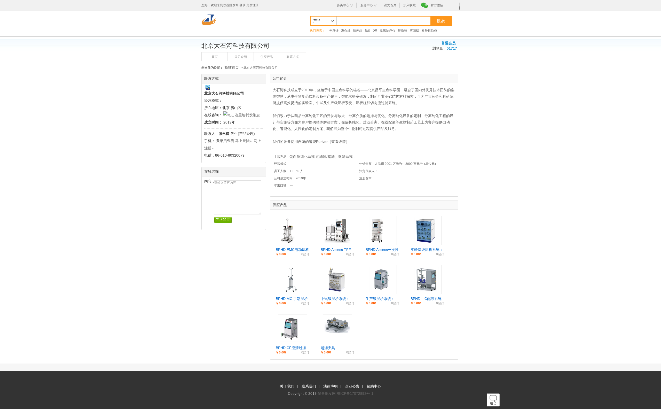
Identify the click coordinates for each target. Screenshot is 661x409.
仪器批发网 (327, 393)
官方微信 (437, 5)
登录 (242, 5)
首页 (214, 57)
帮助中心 (374, 386)
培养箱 (357, 31)
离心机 (345, 31)
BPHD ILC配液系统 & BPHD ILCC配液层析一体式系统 (427, 299)
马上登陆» (243, 141)
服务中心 (366, 5)
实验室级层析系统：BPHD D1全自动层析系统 (427, 250)
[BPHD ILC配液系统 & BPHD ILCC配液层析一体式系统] (426, 291)
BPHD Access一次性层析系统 (382, 250)
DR (375, 30)
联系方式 (293, 57)
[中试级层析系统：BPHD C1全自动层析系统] (337, 291)
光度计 (334, 31)
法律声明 (330, 386)
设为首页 (390, 5)
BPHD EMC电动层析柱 (292, 250)
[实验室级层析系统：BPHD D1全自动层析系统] (425, 242)
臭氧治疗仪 (387, 31)
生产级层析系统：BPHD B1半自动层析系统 (382, 299)
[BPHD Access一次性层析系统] (377, 242)
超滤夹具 (328, 348)
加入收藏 (409, 5)
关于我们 (287, 386)
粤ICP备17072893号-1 (355, 393)
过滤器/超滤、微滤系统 (335, 157)
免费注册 (252, 5)
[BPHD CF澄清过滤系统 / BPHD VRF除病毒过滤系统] (291, 340)
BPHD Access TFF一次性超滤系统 (336, 250)
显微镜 (402, 31)
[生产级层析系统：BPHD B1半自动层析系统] (381, 291)
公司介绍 (240, 57)
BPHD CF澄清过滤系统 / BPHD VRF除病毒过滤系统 (292, 348)
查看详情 (338, 142)
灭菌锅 (414, 31)
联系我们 (309, 386)
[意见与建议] (493, 405)
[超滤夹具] (337, 333)
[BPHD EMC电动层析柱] (287, 242)
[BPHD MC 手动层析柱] (291, 291)
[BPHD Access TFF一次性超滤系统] (337, 241)
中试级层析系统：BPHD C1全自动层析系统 (337, 299)
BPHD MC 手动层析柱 (292, 299)
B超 (367, 31)
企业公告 (352, 386)
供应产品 (267, 57)
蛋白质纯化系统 (302, 157)
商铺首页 (231, 67)
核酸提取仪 (429, 31)
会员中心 (343, 5)
